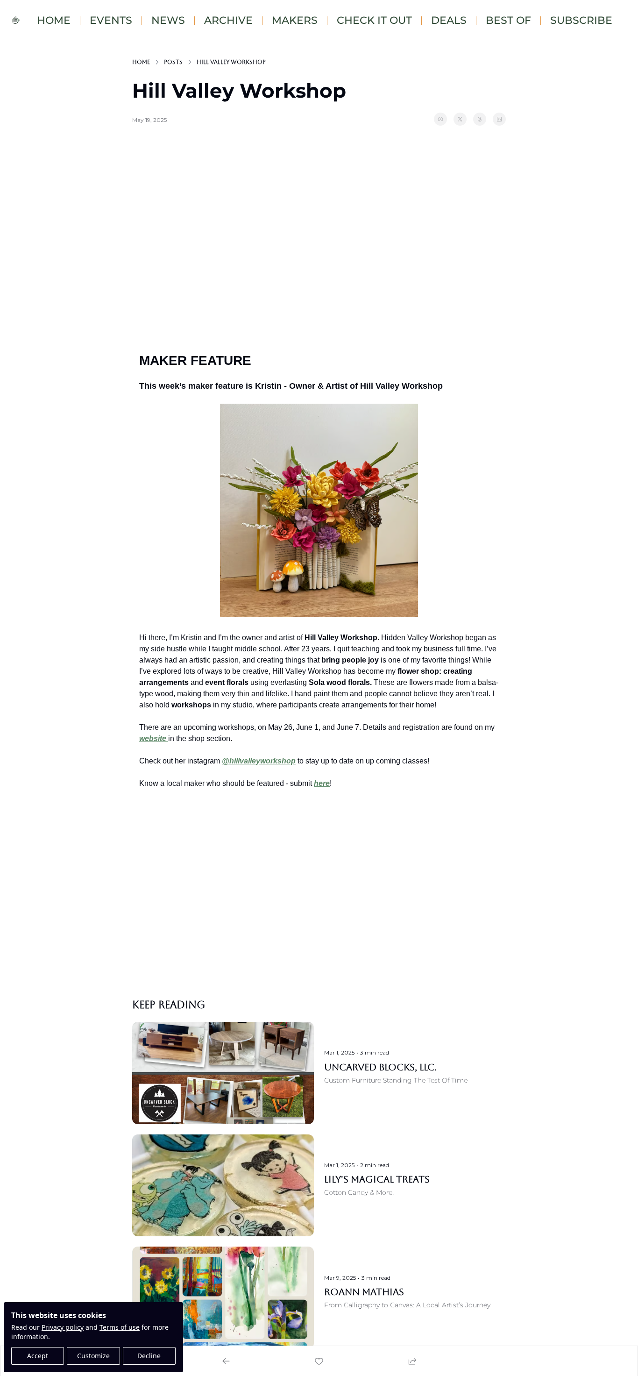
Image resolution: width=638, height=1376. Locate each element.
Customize (93, 1355)
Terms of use (119, 1327)
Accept (37, 1355)
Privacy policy (63, 1327)
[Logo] (15, 20)
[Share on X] (460, 119)
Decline (149, 1355)
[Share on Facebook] (440, 119)
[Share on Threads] (479, 119)
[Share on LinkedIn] (499, 119)
